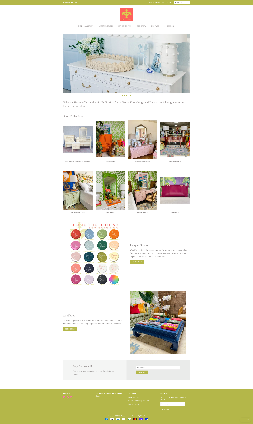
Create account (159, 2)
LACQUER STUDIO (106, 26)
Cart (170, 2)
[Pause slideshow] (189, 95)
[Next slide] (135, 95)
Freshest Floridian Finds (70, 2)
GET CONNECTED (125, 26)
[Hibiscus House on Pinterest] (68, 398)
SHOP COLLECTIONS (86, 26)
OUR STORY (141, 26)
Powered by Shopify (138, 416)
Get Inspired (70, 329)
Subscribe (142, 372)
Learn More (137, 262)
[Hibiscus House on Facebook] (64, 398)
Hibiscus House (126, 416)
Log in (150, 2)
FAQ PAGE (155, 26)
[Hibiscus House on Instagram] (71, 398)
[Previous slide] (118, 95)
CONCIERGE (169, 26)
